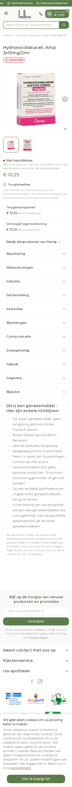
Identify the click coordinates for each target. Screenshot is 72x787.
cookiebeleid (20, 768)
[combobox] (31, 25)
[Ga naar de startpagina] (24, 14)
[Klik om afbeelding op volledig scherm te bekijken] (36, 99)
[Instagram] (40, 682)
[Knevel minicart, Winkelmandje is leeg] (49, 13)
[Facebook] (32, 682)
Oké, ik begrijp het (36, 779)
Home (7, 35)
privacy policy (39, 637)
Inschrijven (36, 621)
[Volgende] (65, 99)
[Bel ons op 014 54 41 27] (41, 14)
